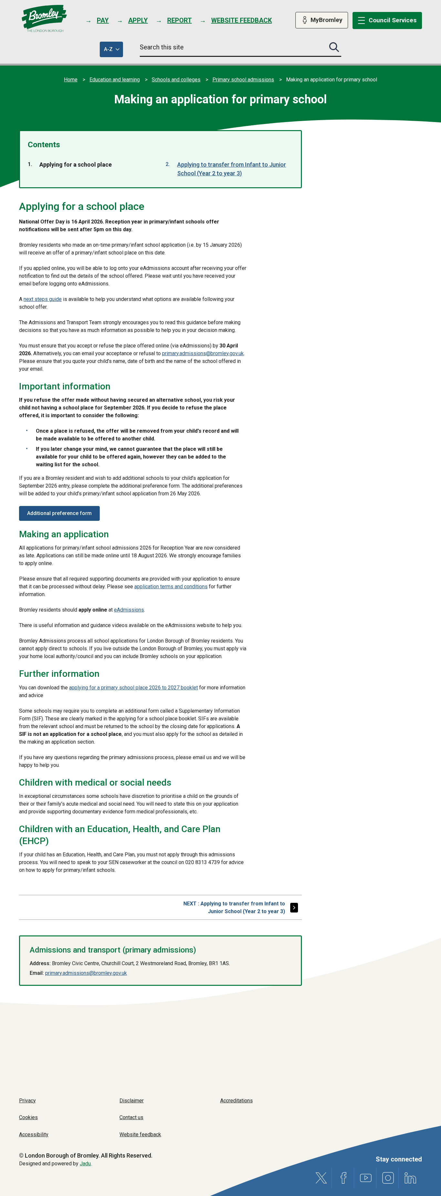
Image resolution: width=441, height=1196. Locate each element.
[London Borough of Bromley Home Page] (44, 19)
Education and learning (114, 80)
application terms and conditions (171, 586)
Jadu (85, 1163)
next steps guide (43, 299)
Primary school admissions (243, 80)
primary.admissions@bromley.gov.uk (203, 353)
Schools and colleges (176, 80)
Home (70, 80)
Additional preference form (59, 513)
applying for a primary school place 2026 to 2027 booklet (133, 688)
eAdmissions (129, 610)
